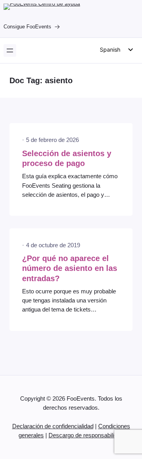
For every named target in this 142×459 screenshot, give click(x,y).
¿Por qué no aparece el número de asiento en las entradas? (69, 268)
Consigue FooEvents (27, 27)
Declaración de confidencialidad (52, 426)
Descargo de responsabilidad (86, 435)
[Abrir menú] (10, 50)
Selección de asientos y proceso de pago (66, 158)
